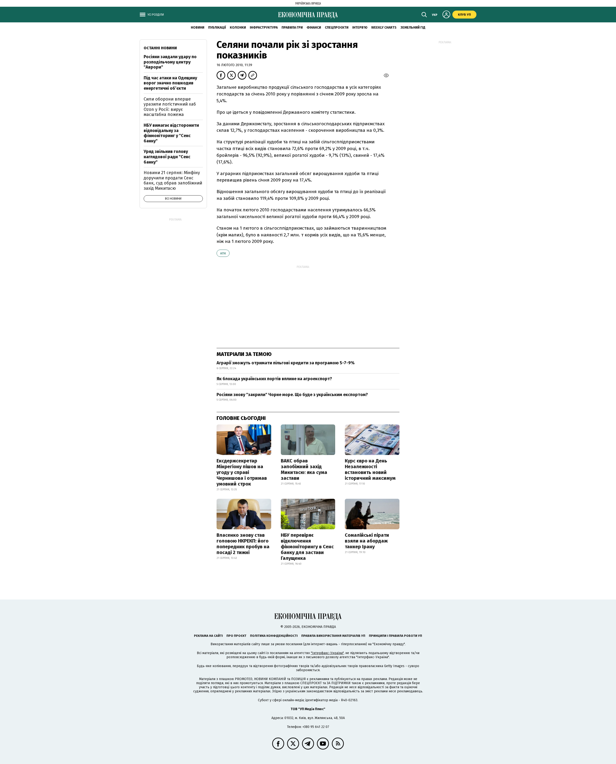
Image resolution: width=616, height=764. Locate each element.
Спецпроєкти (336, 27)
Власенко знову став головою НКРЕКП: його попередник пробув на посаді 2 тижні (243, 543)
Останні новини (160, 48)
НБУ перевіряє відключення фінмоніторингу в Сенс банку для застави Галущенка (307, 546)
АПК (223, 253)
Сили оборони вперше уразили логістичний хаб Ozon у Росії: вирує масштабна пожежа (170, 106)
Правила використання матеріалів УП (333, 636)
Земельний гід (412, 27)
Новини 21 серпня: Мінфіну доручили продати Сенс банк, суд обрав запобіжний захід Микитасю (173, 180)
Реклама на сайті (208, 636)
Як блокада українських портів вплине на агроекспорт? (274, 378)
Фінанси (314, 27)
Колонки (238, 27)
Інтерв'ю (359, 27)
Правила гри (292, 27)
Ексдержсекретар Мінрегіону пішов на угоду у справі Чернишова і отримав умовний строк (242, 472)
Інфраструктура (264, 27)
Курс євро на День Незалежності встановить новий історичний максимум (370, 469)
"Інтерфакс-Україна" (327, 653)
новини (197, 27)
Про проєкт (236, 636)
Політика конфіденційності (274, 636)
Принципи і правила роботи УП (395, 636)
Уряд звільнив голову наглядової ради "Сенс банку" (167, 156)
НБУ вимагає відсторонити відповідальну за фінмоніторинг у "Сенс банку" (171, 133)
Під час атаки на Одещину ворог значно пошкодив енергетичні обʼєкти (170, 83)
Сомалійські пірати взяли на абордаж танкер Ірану (367, 540)
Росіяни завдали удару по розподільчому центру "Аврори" (170, 62)
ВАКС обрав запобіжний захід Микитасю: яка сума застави (304, 469)
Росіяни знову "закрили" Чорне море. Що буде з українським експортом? (292, 394)
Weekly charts (384, 27)
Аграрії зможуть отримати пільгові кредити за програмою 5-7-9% (286, 363)
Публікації (217, 27)
